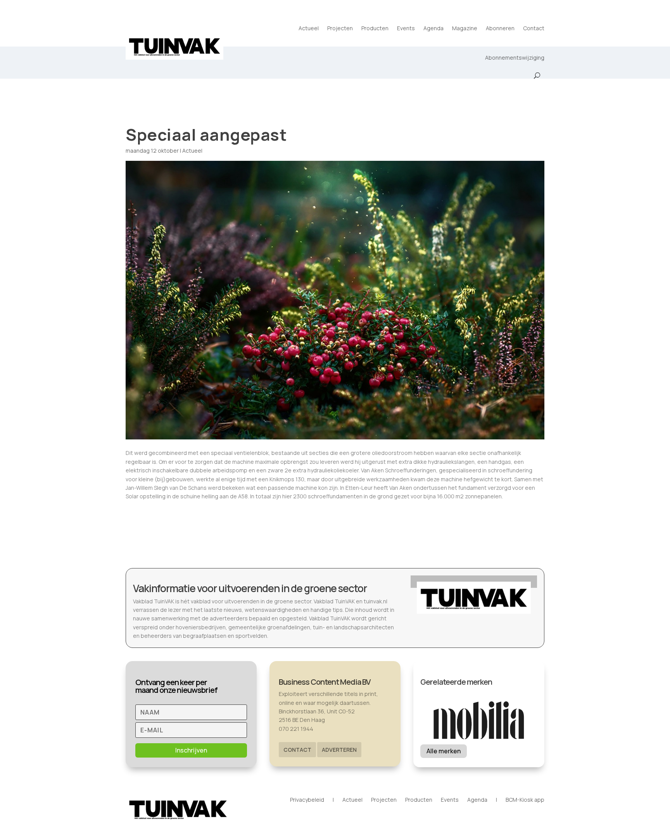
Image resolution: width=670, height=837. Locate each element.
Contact (533, 28)
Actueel (309, 28)
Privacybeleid (307, 800)
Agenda (433, 28)
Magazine (464, 28)
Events (406, 28)
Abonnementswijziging (514, 57)
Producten (375, 28)
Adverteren (339, 749)
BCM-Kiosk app (525, 800)
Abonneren (500, 28)
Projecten (340, 28)
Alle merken (444, 751)
